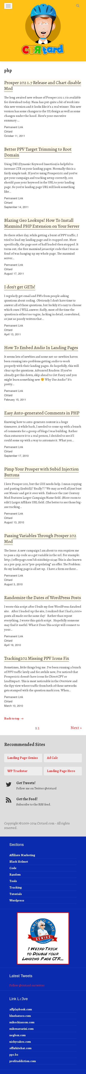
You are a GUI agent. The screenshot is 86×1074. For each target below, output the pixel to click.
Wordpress (16, 900)
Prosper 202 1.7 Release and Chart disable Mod (42, 86)
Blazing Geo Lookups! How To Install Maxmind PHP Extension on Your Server (41, 223)
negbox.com (17, 1035)
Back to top (11, 718)
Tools (13, 881)
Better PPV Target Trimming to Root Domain (38, 152)
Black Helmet (18, 861)
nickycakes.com (20, 1042)
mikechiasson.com (21, 1022)
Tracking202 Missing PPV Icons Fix (36, 658)
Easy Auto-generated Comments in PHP (41, 413)
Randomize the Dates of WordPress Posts (42, 597)
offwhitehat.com (20, 1048)
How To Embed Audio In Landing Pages (41, 348)
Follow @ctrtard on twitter (26, 985)
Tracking (15, 887)
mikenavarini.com (21, 1029)
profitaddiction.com (22, 1061)
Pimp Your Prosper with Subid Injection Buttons (41, 472)
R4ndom (15, 874)
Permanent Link (13, 127)
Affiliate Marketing (22, 855)
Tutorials (15, 894)
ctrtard (8, 131)
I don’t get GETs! (19, 287)
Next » (76, 728)
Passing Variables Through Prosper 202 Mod (40, 539)
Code (12, 868)
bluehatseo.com (20, 1016)
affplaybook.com (20, 1009)
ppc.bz (13, 1055)
